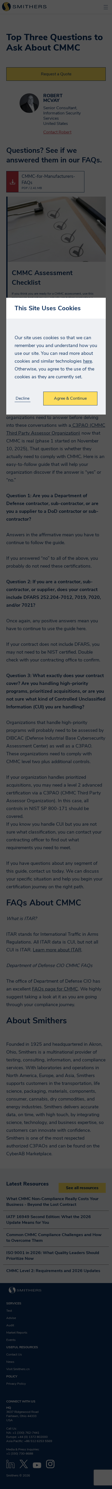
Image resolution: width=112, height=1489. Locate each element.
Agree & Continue (70, 398)
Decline (22, 398)
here (87, 361)
